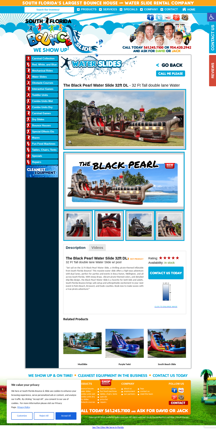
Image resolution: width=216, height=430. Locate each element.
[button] (211, 17)
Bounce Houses (41, 125)
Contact (171, 9)
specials (103, 397)
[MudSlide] (82, 343)
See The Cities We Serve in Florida (108, 427)
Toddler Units (40, 95)
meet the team (146, 394)
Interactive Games (42, 88)
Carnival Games (41, 113)
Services (110, 9)
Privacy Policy (23, 407)
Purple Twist (125, 364)
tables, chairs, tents (108, 394)
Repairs (36, 162)
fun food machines (108, 391)
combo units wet (87, 394)
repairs (103, 402)
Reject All (43, 416)
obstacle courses (87, 402)
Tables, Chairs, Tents (44, 149)
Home (189, 9)
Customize (22, 416)
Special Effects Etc (43, 131)
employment (129, 391)
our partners (129, 394)
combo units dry (87, 397)
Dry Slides (38, 119)
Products (89, 9)
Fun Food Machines (43, 143)
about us (128, 389)
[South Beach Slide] (167, 343)
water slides (85, 391)
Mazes (36, 137)
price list (104, 399)
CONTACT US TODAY (166, 273)
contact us (145, 391)
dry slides (84, 399)
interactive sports (108, 389)
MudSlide (82, 364)
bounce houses (87, 389)
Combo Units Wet (42, 101)
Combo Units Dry (42, 107)
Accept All (66, 416)
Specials (131, 9)
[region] (44, 401)
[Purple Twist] (124, 343)
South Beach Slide (167, 364)
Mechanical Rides (42, 70)
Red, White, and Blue (44, 64)
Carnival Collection (43, 58)
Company (151, 9)
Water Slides (39, 76)
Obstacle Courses (42, 82)
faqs (142, 389)
